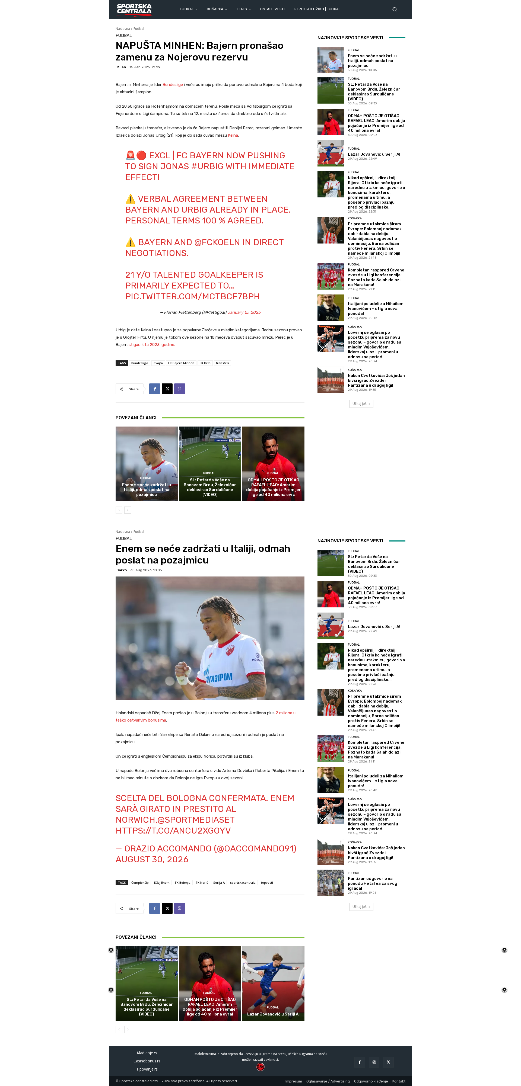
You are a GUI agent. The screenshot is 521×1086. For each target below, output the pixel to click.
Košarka (355, 218)
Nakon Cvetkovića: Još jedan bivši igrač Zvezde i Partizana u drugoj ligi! (376, 380)
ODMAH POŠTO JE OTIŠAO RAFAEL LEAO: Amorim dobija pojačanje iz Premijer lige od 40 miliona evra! (273, 487)
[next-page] (127, 510)
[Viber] (179, 388)
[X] (167, 388)
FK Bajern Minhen (181, 363)
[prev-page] (119, 510)
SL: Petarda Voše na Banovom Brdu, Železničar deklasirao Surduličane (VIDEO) (210, 487)
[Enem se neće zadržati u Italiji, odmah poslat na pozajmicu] (147, 464)
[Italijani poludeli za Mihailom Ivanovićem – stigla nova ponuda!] (330, 307)
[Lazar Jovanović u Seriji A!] (330, 153)
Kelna (233, 135)
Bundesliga (139, 363)
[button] (396, 9)
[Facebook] (154, 388)
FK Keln (205, 363)
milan (121, 67)
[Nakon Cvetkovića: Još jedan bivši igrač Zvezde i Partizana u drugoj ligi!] (330, 380)
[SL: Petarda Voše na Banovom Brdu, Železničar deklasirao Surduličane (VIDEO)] (210, 464)
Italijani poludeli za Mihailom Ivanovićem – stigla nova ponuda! (376, 308)
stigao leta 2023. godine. (152, 344)
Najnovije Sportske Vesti (350, 37)
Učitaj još (359, 403)
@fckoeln (217, 242)
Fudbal (139, 28)
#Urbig (207, 166)
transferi (222, 363)
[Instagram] (374, 1062)
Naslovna (123, 28)
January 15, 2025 (243, 312)
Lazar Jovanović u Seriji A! (374, 154)
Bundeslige (173, 84)
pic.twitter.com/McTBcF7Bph (192, 296)
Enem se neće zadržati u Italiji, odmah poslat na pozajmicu (146, 489)
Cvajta (158, 363)
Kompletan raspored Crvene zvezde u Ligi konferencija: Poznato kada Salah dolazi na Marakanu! (376, 277)
